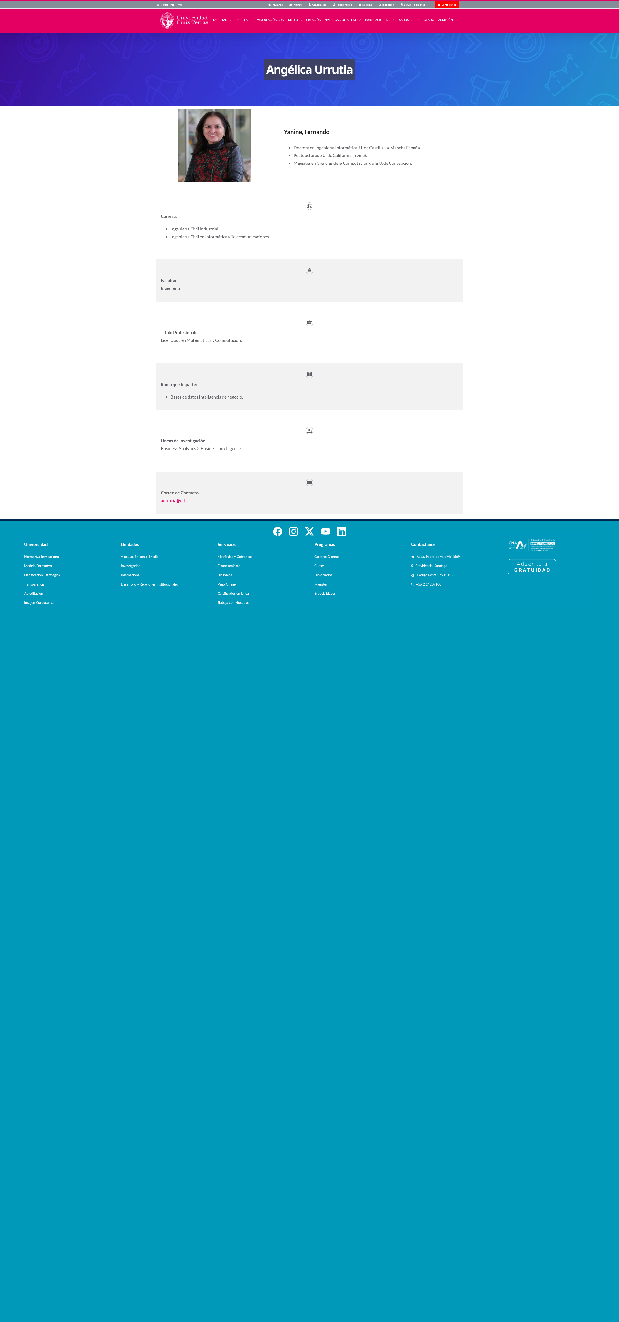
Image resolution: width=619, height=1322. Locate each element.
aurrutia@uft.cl (175, 500)
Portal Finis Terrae (172, 4)
